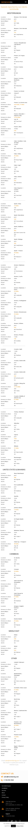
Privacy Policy (5, 797)
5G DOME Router (6, 786)
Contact (4, 795)
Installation (4, 788)
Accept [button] (13, 826)
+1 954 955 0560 (9, 780)
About (3, 792)
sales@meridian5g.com (12, 760)
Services (4, 790)
